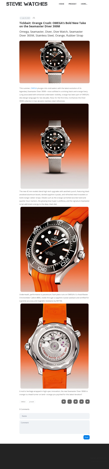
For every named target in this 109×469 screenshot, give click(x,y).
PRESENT (72, 4)
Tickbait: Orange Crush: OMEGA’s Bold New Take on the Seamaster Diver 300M (52, 24)
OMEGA (34, 88)
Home (61, 4)
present (31, 402)
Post (86, 437)
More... (84, 4)
